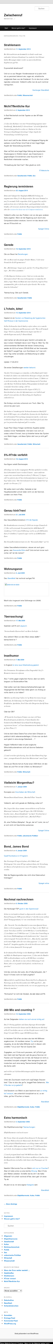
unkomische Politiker (30, 836)
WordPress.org (10, 1323)
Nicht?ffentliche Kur (17, 106)
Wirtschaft (36, 444)
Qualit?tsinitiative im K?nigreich (16, 856)
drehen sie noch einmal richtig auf (31, 1019)
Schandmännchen (11, 1305)
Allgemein (8, 1236)
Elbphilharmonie (23, 1107)
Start (6, 28)
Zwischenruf (13, 15)
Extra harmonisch (15, 1117)
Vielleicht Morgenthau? (19, 782)
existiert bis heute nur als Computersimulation (26, 209)
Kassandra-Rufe (19, 550)
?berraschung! (13, 616)
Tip (32, 1041)
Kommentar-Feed (11, 1320)
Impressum (33, 28)
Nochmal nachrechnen (18, 899)
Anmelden (8, 1315)
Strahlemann (12, 45)
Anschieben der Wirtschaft (25, 792)
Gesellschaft (22, 175)
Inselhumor (11, 655)
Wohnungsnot (13, 569)
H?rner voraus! (10, 1278)
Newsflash (8, 1303)
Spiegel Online (43, 229)
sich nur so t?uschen (40, 1168)
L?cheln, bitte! (13, 309)
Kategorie (30, 1184)
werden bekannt (29, 367)
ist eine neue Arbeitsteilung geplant (25, 665)
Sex (34, 175)
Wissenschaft (28, 95)
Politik (19, 95)
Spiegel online (44, 883)
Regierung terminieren (18, 186)
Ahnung (34, 1171)
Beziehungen (23, 254)
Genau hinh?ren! (15, 510)
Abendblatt (11, 578)
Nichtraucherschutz (11, 1247)
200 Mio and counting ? (19, 1010)
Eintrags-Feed (9, 1318)
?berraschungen (29, 1127)
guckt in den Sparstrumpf (28, 908)
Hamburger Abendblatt (40, 90)
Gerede (8, 245)
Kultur (32, 1107)
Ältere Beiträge (10, 1204)
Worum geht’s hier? (18, 28)
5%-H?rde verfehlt (15, 455)
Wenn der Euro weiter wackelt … (17, 1270)
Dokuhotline (9, 1300)
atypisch (23, 626)
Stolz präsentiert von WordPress (26, 1333)
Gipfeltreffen (9, 1273)
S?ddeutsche (44, 170)
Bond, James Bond (16, 846)
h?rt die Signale (32, 520)
